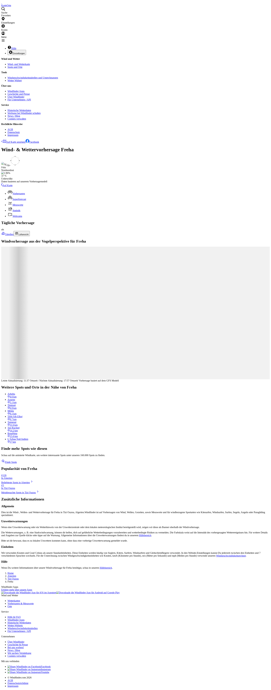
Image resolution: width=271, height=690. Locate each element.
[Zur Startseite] (1, 2)
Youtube (45, 672)
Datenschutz (14, 132)
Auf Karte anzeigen (16, 142)
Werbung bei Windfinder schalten (24, 113)
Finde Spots (11, 462)
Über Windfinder (16, 96)
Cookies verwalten (17, 118)
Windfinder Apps (16, 91)
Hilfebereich (145, 535)
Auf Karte (8, 185)
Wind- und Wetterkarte (19, 64)
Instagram (46, 669)
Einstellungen (19, 53)
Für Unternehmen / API (19, 99)
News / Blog (14, 116)
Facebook (34, 142)
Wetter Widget (15, 80)
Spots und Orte (15, 67)
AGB (10, 129)
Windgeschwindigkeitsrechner (231, 555)
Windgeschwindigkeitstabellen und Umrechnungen (33, 77)
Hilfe (13, 48)
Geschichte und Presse (19, 94)
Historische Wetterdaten (19, 110)
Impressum (13, 135)
